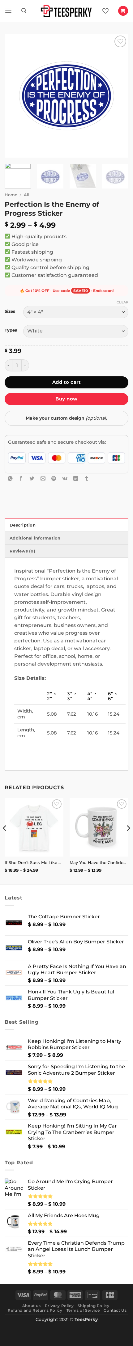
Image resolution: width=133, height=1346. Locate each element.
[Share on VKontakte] (65, 478)
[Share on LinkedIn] (76, 478)
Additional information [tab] (35, 538)
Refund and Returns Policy (35, 1310)
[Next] (118, 95)
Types (11, 330)
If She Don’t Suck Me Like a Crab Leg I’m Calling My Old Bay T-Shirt (34, 862)
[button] (8, 11)
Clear (122, 302)
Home (11, 194)
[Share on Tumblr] (87, 478)
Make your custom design (66, 418)
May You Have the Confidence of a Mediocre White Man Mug (99, 862)
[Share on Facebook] (21, 478)
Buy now (66, 399)
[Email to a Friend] (43, 478)
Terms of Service (83, 1310)
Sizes (10, 311)
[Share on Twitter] (32, 478)
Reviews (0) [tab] (22, 551)
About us (31, 1305)
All (26, 194)
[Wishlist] (105, 11)
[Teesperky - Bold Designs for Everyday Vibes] (66, 11)
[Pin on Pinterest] (54, 478)
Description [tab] (23, 525)
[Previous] (14, 95)
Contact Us (115, 1310)
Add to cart (66, 382)
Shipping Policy (93, 1305)
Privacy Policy (59, 1305)
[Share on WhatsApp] (10, 478)
